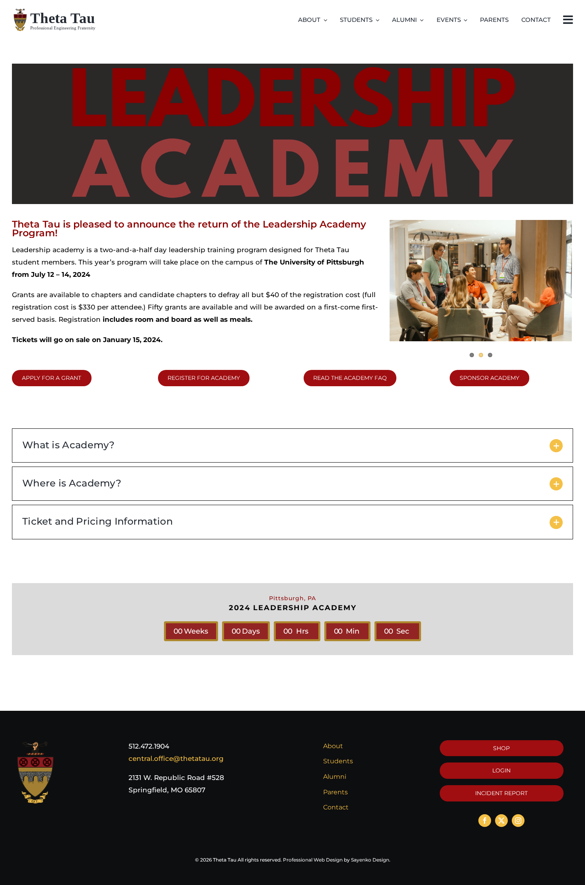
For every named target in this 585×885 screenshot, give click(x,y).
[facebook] (484, 820)
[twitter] (501, 820)
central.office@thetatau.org (176, 758)
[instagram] (518, 820)
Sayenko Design (370, 860)
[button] (292, 445)
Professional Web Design (313, 860)
